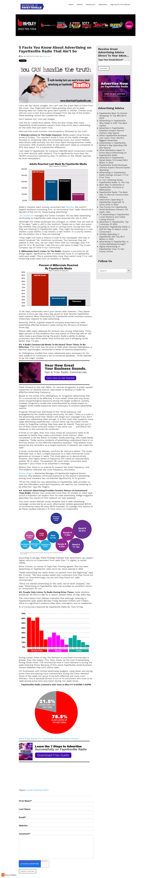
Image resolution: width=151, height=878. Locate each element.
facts (46, 790)
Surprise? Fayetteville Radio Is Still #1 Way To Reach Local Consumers (114, 229)
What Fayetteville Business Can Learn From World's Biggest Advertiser (113, 138)
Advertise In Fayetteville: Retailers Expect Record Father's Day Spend (111, 130)
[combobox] (112, 271)
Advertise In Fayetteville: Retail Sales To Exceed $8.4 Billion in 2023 (113, 160)
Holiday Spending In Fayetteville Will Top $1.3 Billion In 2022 (111, 236)
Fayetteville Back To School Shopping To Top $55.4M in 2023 (113, 115)
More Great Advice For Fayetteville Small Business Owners (49, 738)
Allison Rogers (26, 473)
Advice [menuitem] (80, 4)
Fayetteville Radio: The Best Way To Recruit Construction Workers (113, 194)
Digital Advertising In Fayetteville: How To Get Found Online (111, 249)
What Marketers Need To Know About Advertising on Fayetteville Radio (113, 152)
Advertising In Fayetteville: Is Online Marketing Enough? (113, 242)
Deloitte (69, 207)
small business (34, 790)
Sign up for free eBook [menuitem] (120, 4)
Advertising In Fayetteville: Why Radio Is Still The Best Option (113, 123)
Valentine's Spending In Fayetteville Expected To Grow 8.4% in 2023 (111, 202)
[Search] (128, 271)
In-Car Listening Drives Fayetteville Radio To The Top (114, 181)
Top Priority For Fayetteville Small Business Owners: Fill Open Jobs (113, 209)
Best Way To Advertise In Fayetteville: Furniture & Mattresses (111, 187)
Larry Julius (46, 56)
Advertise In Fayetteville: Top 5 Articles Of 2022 (114, 223)
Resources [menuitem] (90, 4)
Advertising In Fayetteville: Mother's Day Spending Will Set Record (113, 145)
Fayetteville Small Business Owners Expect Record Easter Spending (114, 167)
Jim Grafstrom (27, 215)
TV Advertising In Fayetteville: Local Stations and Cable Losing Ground (114, 217)
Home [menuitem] (71, 4)
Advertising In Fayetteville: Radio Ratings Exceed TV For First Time (114, 175)
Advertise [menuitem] (103, 4)
